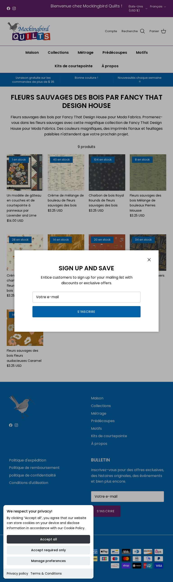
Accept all (48, 539)
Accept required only (48, 550)
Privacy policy (17, 573)
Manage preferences (48, 561)
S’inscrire (86, 311)
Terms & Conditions (46, 573)
